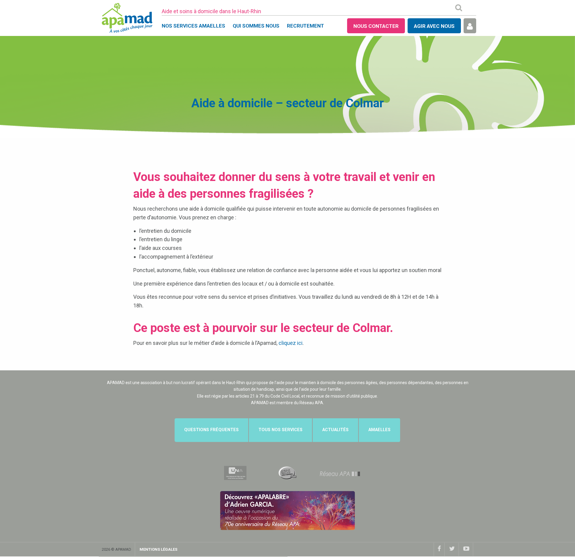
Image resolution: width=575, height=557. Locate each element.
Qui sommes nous (256, 26)
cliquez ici (290, 343)
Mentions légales (158, 549)
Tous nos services (280, 429)
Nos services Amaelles (193, 26)
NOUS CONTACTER (376, 26)
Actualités (335, 429)
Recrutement (305, 26)
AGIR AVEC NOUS (434, 26)
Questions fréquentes (211, 429)
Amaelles (379, 429)
